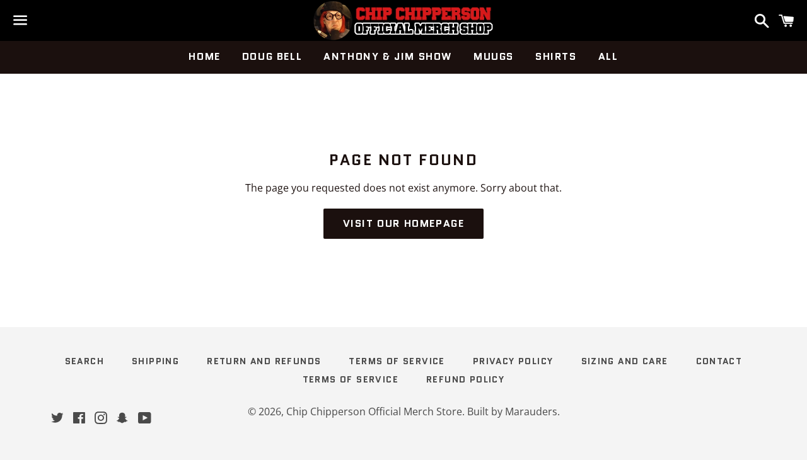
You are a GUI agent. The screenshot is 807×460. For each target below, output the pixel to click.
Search (84, 361)
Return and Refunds (264, 361)
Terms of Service (396, 361)
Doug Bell (272, 56)
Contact (719, 361)
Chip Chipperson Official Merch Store (374, 411)
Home (204, 56)
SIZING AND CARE (624, 361)
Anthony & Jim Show (387, 56)
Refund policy (465, 379)
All (608, 56)
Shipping (155, 361)
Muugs (493, 56)
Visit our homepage (404, 223)
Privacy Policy (513, 361)
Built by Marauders (512, 411)
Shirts (556, 56)
